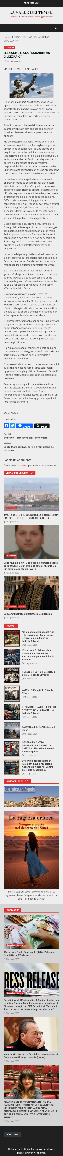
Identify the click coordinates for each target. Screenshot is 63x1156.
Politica (22, 607)
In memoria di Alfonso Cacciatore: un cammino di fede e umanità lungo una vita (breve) (31, 1034)
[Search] (56, 28)
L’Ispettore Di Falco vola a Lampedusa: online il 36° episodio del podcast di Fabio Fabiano (12, 657)
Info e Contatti (12, 1134)
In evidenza (9, 47)
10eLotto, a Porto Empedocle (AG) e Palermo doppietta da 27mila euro (31, 932)
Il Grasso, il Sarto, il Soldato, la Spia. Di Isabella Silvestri (12, 675)
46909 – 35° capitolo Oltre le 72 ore (12, 694)
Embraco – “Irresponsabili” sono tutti (25, 435)
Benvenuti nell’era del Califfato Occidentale (31, 593)
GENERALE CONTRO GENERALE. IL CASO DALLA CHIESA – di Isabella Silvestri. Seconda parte (12, 749)
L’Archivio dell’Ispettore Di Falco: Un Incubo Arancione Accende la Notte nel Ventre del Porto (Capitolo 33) (12, 767)
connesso (22, 465)
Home (7, 37)
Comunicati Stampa (15, 945)
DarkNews (23, 1152)
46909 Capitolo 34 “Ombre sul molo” (12, 730)
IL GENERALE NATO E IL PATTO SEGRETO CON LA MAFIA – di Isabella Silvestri (12, 712)
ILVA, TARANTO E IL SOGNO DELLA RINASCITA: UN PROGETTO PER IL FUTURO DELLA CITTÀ (31, 494)
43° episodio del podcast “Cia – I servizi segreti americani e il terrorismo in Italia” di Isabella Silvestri (12, 638)
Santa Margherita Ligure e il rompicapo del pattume (29, 447)
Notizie (10, 1047)
